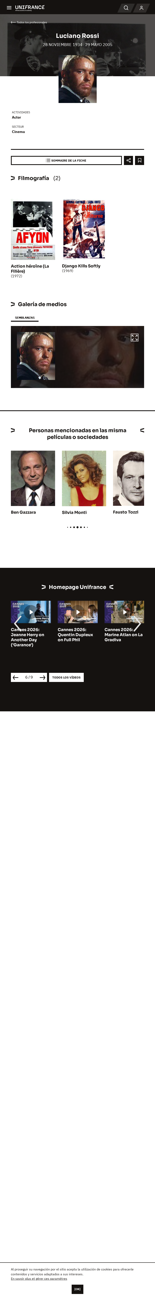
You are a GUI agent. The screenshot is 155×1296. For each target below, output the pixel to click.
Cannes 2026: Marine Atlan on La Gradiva (124, 634)
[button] (134, 338)
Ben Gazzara (23, 512)
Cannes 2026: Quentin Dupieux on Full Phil (75, 634)
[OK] (77, 1289)
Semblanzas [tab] (25, 317)
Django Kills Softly (81, 266)
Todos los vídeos (66, 677)
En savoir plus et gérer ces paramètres (39, 1279)
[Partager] (128, 160)
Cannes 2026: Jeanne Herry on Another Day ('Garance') (27, 637)
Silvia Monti (74, 512)
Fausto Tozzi (125, 512)
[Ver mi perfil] (141, 8)
